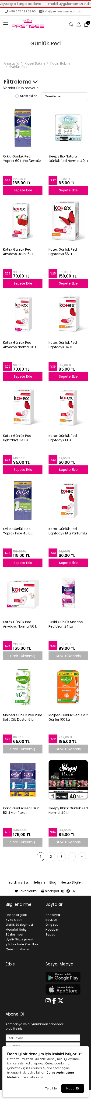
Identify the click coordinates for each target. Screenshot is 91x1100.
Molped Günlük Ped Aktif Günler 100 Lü (68, 717)
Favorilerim (28, 891)
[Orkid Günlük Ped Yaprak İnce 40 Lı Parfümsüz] (22, 500)
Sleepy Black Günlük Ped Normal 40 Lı (68, 810)
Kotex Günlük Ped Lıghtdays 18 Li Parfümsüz (63, 438)
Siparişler (52, 891)
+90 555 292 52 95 (22, 11)
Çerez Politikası (17, 949)
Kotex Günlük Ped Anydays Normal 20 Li (20, 344)
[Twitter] (61, 1000)
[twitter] (74, 891)
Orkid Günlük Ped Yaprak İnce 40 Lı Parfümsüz (17, 531)
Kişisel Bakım (35, 63)
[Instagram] (49, 1000)
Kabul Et (72, 1088)
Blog (53, 882)
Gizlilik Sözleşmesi (19, 924)
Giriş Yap (52, 924)
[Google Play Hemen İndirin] (63, 977)
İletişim (39, 882)
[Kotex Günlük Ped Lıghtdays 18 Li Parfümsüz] (68, 407)
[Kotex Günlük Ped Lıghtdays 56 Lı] (68, 220)
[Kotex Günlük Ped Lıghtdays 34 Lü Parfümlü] (22, 407)
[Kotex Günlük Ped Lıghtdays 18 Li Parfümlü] (68, 500)
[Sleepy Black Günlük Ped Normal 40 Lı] (68, 779)
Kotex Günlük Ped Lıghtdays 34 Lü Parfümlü (17, 438)
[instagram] (62, 891)
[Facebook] (55, 1000)
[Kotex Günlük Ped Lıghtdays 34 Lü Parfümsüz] (68, 314)
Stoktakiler (28, 96)
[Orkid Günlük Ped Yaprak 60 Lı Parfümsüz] (22, 127)
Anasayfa (11, 63)
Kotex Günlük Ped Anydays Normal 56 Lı (20, 624)
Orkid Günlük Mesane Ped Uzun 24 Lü (66, 624)
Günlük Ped (18, 66)
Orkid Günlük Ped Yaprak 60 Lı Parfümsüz (22, 158)
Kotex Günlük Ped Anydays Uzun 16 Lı (18, 251)
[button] (5, 24)
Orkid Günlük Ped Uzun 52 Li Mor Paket (21, 810)
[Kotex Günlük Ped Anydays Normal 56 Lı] (22, 593)
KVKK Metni (14, 919)
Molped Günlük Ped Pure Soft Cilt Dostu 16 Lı (22, 717)
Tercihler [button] (51, 1088)
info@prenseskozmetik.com (62, 11)
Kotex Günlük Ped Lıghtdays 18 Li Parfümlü (68, 531)
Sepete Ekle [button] (23, 190)
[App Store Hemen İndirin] (63, 989)
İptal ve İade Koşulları (22, 944)
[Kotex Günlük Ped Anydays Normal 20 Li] (22, 314)
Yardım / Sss (19, 882)
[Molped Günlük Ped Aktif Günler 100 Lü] (68, 686)
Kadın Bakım (60, 63)
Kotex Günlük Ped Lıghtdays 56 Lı (63, 251)
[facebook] (68, 891)
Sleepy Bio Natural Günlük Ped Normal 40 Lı (68, 158)
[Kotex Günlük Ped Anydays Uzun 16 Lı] (22, 220)
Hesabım (52, 929)
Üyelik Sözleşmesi (19, 939)
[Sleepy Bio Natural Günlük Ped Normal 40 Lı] (68, 127)
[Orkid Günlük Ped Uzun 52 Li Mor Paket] (22, 779)
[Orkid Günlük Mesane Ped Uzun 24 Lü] (68, 593)
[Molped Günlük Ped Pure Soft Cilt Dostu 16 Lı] (22, 686)
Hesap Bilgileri (72, 882)
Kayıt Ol (51, 919)
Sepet (50, 934)
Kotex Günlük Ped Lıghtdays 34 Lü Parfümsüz (63, 344)
